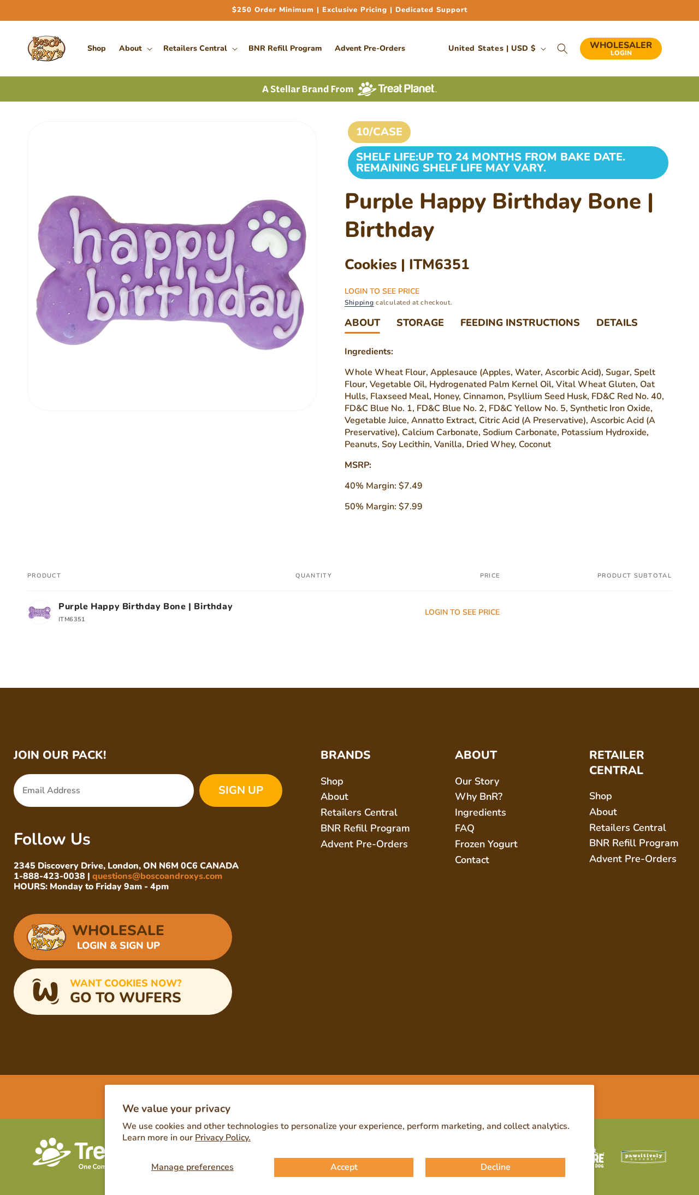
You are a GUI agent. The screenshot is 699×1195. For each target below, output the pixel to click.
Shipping (359, 302)
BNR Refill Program (365, 828)
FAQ (465, 828)
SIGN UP (240, 790)
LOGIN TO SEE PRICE (382, 291)
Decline (496, 1167)
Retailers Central (359, 812)
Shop (332, 781)
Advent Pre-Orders (364, 844)
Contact (472, 859)
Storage (420, 322)
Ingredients (480, 812)
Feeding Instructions (520, 322)
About (362, 322)
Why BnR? (478, 796)
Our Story (477, 781)
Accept (344, 1167)
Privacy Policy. (223, 1138)
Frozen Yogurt (486, 844)
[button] (134, 48)
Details (617, 322)
